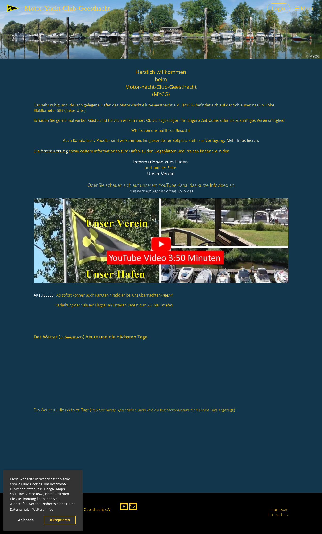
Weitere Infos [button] (42, 509)
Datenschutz (278, 515)
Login (278, 8)
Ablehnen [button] (26, 520)
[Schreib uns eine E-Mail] (133, 507)
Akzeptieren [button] (60, 520)
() (167, 305)
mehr (167, 295)
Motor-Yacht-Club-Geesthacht (67, 8)
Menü (307, 8)
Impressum (278, 509)
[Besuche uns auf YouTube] (124, 507)
